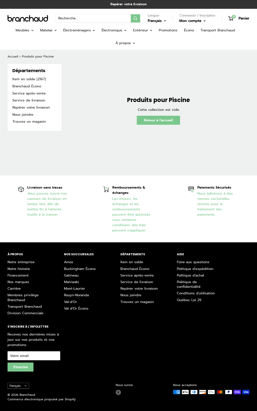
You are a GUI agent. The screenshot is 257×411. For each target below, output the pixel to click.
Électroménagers (77, 30)
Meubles (22, 30)
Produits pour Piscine (38, 56)
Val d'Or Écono (76, 308)
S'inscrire (20, 367)
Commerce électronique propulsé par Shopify (42, 399)
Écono (189, 30)
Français (15, 386)
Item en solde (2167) (29, 79)
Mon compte (191, 20)
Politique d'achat (190, 275)
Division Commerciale (25, 313)
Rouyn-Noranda (76, 295)
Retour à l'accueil (158, 120)
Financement (18, 275)
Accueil (13, 56)
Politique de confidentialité (189, 284)
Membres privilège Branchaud (23, 297)
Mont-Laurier (74, 288)
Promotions (168, 30)
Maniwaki (71, 282)
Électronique (112, 30)
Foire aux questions (193, 262)
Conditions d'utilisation (196, 293)
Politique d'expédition (195, 268)
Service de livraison (28, 100)
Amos (68, 262)
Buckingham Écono (80, 268)
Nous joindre (22, 114)
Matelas (46, 30)
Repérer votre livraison (128, 4)
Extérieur (140, 30)
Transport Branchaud (218, 30)
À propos (123, 43)
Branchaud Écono (26, 86)
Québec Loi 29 (189, 300)
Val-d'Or (70, 301)
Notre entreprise (21, 262)
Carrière (14, 288)
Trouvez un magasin (29, 121)
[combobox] (93, 18)
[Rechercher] (135, 18)
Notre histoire (19, 268)
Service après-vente (29, 93)
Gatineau (71, 275)
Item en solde (131, 262)
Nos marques (18, 282)
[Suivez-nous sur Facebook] (118, 392)
